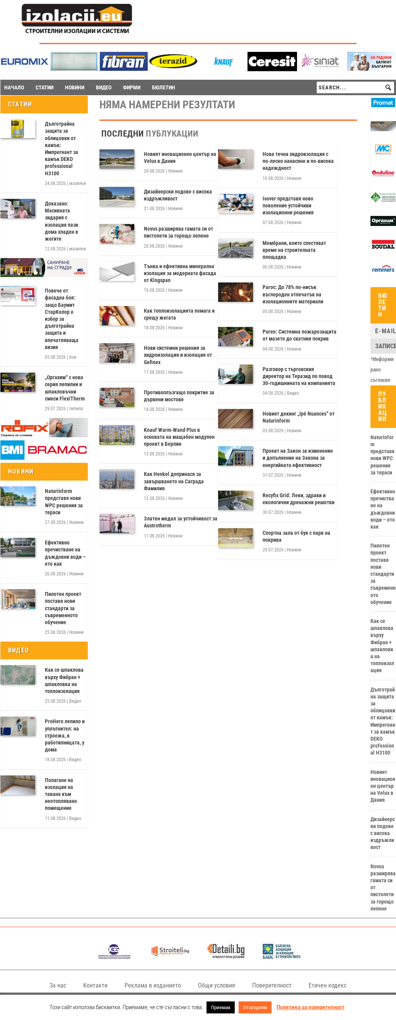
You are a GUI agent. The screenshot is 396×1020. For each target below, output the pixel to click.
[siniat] (322, 68)
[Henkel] (272, 69)
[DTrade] (383, 129)
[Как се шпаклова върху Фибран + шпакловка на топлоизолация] (17, 675)
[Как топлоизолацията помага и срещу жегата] (116, 315)
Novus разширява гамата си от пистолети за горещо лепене (178, 232)
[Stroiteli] (170, 956)
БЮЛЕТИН (163, 87)
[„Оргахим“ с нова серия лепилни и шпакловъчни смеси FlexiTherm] (17, 382)
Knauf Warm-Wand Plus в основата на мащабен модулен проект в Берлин (179, 437)
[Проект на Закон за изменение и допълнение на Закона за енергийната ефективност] (235, 456)
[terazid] (173, 68)
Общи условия (216, 985)
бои (72, 357)
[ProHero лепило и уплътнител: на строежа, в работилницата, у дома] (17, 726)
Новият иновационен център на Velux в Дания (180, 157)
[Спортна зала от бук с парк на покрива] (235, 538)
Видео (75, 701)
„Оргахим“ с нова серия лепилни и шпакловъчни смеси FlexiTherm (65, 388)
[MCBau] (383, 153)
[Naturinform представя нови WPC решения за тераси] (17, 496)
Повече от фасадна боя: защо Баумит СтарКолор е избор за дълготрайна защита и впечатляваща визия (62, 319)
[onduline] (383, 176)
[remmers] (383, 272)
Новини (76, 522)
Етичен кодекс (327, 985)
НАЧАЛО (14, 87)
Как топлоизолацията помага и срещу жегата (179, 314)
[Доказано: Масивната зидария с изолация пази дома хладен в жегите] (17, 208)
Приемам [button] (220, 1007)
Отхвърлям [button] (255, 1007)
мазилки (77, 183)
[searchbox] (355, 87)
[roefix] (44, 435)
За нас (58, 985)
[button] (388, 87)
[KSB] (114, 956)
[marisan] (74, 68)
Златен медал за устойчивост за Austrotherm (180, 522)
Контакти (95, 985)
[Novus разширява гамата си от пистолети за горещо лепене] (116, 233)
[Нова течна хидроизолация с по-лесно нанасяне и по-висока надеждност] (235, 159)
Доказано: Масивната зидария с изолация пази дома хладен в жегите (61, 221)
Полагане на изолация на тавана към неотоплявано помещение (61, 794)
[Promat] (383, 105)
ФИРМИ (131, 87)
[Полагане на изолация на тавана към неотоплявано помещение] (17, 785)
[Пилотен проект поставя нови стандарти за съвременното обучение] (17, 599)
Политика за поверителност (311, 1007)
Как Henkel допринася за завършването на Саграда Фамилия (174, 481)
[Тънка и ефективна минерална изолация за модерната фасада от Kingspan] (116, 271)
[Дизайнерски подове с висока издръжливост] (116, 196)
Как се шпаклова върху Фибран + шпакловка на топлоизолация (64, 680)
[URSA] (44, 275)
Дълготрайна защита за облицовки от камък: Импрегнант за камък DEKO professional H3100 (61, 148)
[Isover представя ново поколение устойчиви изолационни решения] (235, 203)
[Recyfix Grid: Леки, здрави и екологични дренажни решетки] (235, 500)
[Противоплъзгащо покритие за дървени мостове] (116, 397)
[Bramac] (44, 458)
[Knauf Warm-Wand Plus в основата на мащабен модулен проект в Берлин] (116, 435)
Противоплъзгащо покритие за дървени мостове (179, 395)
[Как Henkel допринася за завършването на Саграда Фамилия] (116, 479)
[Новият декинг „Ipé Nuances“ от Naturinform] (235, 418)
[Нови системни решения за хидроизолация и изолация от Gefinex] (116, 353)
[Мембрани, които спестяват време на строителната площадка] (235, 248)
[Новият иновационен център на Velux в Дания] (116, 159)
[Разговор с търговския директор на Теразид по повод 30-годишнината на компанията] (235, 374)
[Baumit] (371, 68)
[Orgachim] (383, 224)
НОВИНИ (74, 87)
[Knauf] (223, 68)
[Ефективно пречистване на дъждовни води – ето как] (17, 547)
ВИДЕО (103, 87)
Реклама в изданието (153, 985)
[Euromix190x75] (25, 69)
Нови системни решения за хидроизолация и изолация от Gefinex (178, 355)
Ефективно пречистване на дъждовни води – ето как (65, 553)
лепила (76, 408)
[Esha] (383, 200)
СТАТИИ (44, 87)
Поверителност (272, 985)
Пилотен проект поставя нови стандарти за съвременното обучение (63, 608)
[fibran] (124, 68)
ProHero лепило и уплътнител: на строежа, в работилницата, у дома (65, 735)
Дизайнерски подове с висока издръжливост (178, 195)
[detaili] (226, 956)
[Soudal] (383, 248)
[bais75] (282, 956)
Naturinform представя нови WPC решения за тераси (64, 501)
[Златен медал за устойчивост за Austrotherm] (116, 523)
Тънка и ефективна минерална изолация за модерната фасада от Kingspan (180, 273)
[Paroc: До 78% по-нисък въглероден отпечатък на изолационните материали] (235, 292)
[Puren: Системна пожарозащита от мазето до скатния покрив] (235, 336)
